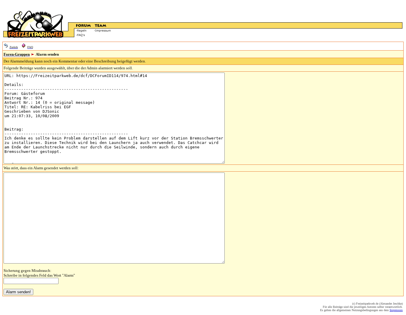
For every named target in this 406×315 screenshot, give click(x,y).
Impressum (396, 310)
